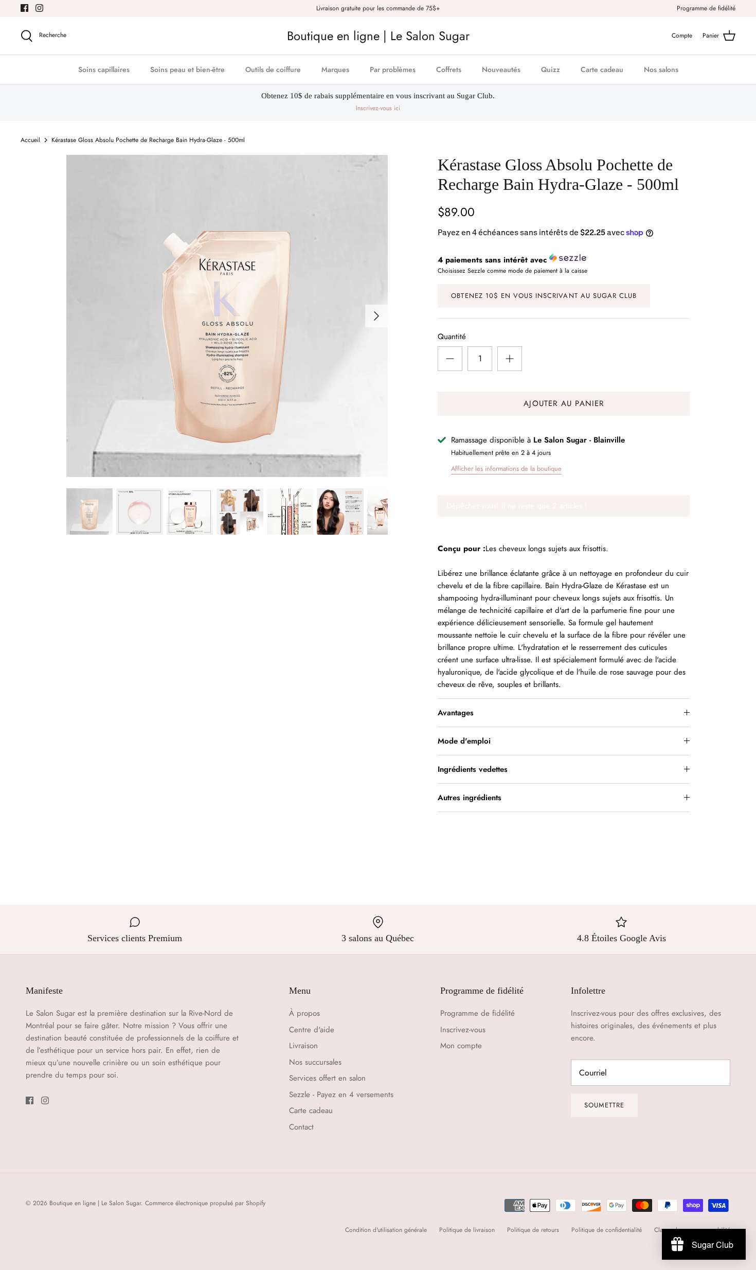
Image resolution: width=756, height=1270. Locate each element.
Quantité (452, 336)
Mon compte (461, 1045)
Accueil (30, 140)
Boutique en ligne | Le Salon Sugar (95, 1203)
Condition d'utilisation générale (386, 1229)
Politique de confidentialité (606, 1229)
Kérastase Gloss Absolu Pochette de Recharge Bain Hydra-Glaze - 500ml (148, 140)
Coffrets (448, 69)
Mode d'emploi (464, 741)
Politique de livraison (467, 1229)
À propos (304, 1013)
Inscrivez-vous (462, 1029)
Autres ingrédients (469, 797)
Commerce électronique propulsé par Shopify (205, 1203)
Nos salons (661, 69)
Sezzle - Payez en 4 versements (341, 1094)
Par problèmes (393, 69)
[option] (227, 316)
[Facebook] (24, 8)
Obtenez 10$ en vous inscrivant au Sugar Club (544, 296)
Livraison (303, 1045)
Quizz (550, 69)
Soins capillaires (104, 69)
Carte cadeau (602, 69)
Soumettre (604, 1105)
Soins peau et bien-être (187, 69)
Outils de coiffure (273, 69)
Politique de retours (533, 1229)
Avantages (456, 712)
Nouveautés (501, 69)
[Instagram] (39, 8)
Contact (301, 1127)
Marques (335, 69)
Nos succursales (315, 1062)
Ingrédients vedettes (473, 769)
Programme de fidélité (706, 8)
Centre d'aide (311, 1029)
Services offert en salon (327, 1078)
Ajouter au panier (564, 403)
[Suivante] (376, 316)
